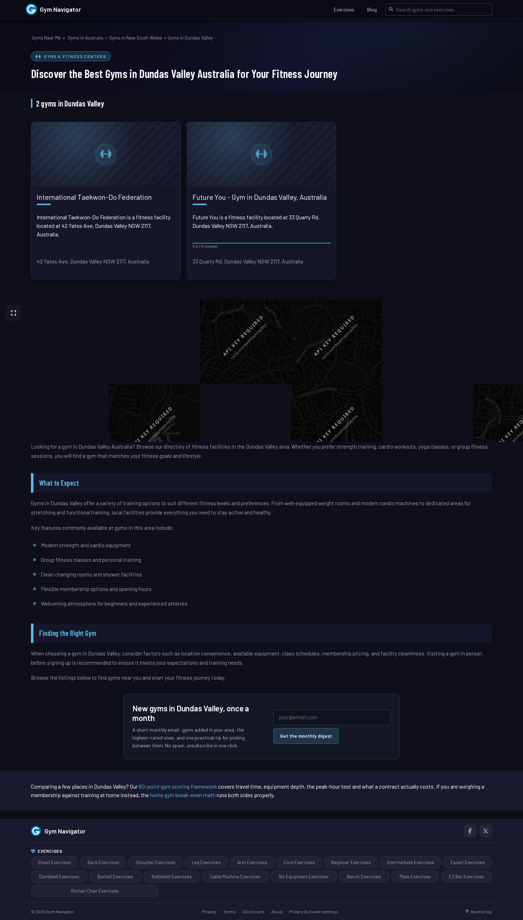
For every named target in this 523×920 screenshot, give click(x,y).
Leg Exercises (206, 862)
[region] (261, 370)
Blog (372, 9)
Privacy (209, 911)
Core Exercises (299, 862)
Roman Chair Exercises (95, 891)
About (276, 911)
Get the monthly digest (306, 736)
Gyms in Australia (85, 38)
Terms (229, 911)
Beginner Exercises (351, 862)
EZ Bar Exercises (466, 876)
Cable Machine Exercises (235, 876)
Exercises (344, 9)
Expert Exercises (467, 862)
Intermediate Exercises (410, 862)
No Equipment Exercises (304, 876)
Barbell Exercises (115, 876)
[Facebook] (470, 831)
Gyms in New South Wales (135, 38)
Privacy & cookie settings (313, 911)
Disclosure (253, 911)
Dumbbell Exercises (59, 876)
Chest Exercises (54, 862)
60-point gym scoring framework (178, 786)
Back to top (481, 911)
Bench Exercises (364, 876)
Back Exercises (103, 862)
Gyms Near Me (46, 38)
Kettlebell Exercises (172, 876)
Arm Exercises (252, 862)
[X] (485, 831)
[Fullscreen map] (13, 313)
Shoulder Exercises (155, 862)
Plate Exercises (415, 876)
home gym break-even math (183, 794)
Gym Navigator (65, 831)
